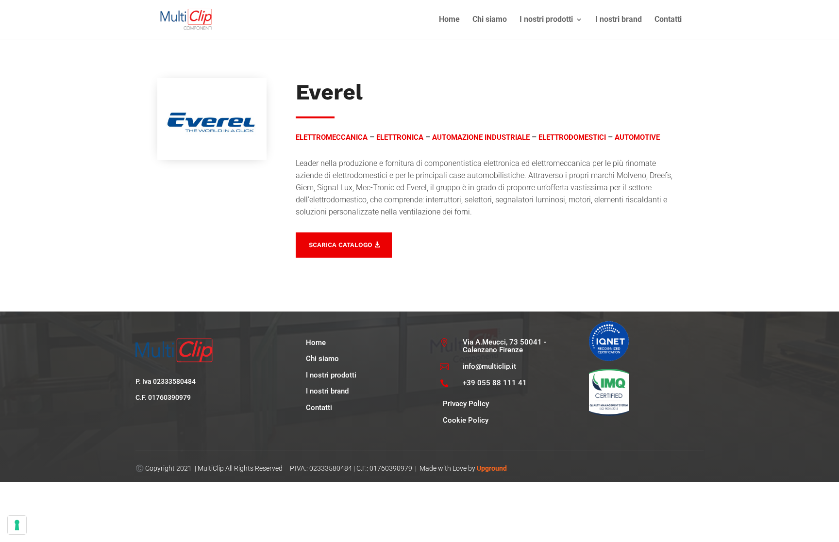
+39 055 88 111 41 (495, 382)
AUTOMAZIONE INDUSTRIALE (481, 137)
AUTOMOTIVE (637, 137)
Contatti (668, 20)
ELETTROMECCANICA (332, 137)
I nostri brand (618, 20)
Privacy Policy (466, 403)
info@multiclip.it (489, 366)
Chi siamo (489, 20)
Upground (492, 468)
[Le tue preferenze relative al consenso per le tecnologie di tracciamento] (17, 525)
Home (449, 20)
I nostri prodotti (546, 20)
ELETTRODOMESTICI (572, 137)
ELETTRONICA (399, 137)
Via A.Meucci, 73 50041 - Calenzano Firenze (504, 346)
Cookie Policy (465, 420)
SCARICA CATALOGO (340, 244)
